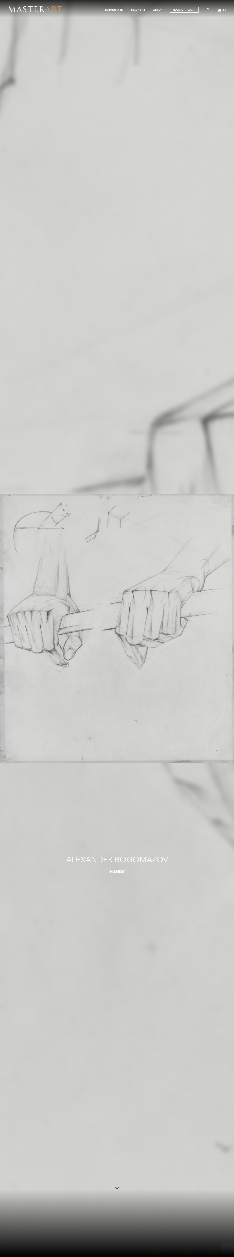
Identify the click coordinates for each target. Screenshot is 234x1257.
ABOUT (157, 9)
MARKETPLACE (114, 9)
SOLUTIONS (138, 9)
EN (219, 9)
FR (224, 10)
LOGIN (191, 9)
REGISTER (178, 9)
